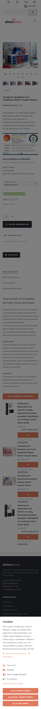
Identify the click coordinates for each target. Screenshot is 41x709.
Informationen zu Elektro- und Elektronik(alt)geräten (15, 615)
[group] (9, 409)
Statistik (10, 670)
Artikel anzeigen (28, 435)
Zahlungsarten (8, 606)
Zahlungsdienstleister (17, 674)
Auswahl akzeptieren (20, 697)
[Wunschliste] (34, 2)
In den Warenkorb (19, 224)
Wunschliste (14, 235)
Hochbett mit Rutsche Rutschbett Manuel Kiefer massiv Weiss (27, 480)
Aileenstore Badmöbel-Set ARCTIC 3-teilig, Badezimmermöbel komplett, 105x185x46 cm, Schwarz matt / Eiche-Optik (28, 413)
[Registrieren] (17, 2)
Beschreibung (10, 272)
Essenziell (11, 665)
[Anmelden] (9, 2)
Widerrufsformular (10, 610)
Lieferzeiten (7, 602)
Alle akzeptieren (20, 691)
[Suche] (33, 12)
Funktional (12, 679)
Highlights (9, 283)
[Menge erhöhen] (12, 217)
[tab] (10, 272)
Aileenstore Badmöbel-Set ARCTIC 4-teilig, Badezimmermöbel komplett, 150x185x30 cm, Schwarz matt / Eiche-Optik (28, 515)
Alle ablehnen (20, 704)
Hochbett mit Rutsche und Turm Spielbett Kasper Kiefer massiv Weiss (27, 451)
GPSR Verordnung (13, 289)
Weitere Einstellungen (13, 684)
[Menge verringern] (16, 217)
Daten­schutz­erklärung (16, 653)
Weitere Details (11, 277)
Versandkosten (22, 241)
